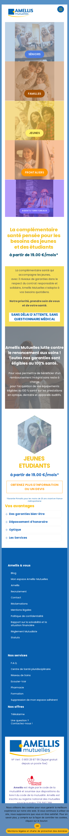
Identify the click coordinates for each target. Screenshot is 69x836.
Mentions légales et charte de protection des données (37, 831)
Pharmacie (17, 687)
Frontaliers (34, 172)
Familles (34, 94)
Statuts (15, 637)
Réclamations (19, 603)
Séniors (34, 54)
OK (37, 826)
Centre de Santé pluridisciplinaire (31, 669)
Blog (13, 573)
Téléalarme (18, 714)
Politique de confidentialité (27, 616)
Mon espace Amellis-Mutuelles (29, 579)
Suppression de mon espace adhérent (34, 700)
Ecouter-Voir (18, 681)
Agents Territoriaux (34, 210)
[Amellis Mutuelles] (20, 15)
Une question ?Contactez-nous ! (21, 722)
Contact (16, 597)
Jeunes (34, 133)
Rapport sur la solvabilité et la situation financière (29, 623)
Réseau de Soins (21, 675)
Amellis (15, 585)
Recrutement (19, 591)
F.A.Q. (14, 663)
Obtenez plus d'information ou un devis (35, 487)
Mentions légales (21, 610)
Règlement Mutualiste (24, 631)
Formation (17, 693)
